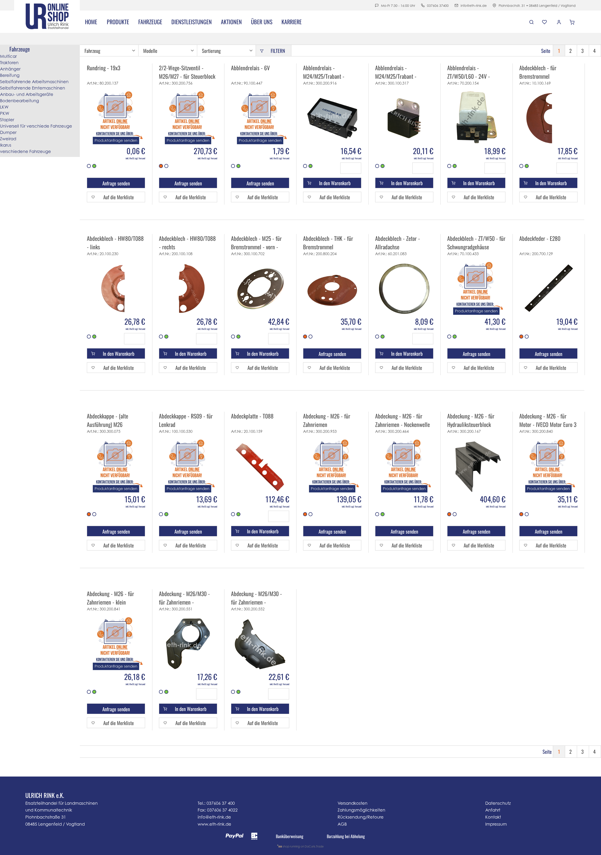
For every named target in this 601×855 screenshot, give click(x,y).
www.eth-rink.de (214, 824)
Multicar (8, 56)
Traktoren (9, 62)
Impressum (496, 824)
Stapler (7, 119)
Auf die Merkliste (118, 197)
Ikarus (5, 145)
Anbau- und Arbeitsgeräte (26, 94)
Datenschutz (498, 803)
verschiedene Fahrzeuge (25, 151)
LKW (4, 107)
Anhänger (10, 68)
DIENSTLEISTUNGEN (191, 21)
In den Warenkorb (335, 183)
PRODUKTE (118, 21)
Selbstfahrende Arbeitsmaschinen (34, 81)
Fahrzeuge (150, 21)
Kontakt (493, 817)
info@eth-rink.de (474, 6)
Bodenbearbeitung (19, 100)
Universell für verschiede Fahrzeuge (36, 126)
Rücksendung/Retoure (361, 817)
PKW (4, 113)
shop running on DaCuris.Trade (303, 846)
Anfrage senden (116, 183)
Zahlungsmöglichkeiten (361, 810)
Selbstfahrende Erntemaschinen (32, 88)
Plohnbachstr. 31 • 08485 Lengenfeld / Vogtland (537, 6)
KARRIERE (291, 21)
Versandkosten (352, 803)
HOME (91, 21)
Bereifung (9, 75)
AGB (342, 824)
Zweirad (8, 138)
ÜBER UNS (261, 21)
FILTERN (278, 50)
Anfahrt (492, 810)
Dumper (8, 132)
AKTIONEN (231, 21)
